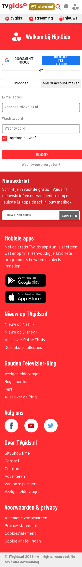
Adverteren (15, 476)
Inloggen (21, 83)
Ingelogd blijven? (22, 138)
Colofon (12, 469)
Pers (9, 389)
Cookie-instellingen (23, 541)
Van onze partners (21, 484)
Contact (12, 461)
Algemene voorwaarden (26, 518)
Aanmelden (69, 216)
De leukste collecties (23, 348)
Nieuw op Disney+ (21, 332)
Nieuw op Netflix (20, 324)
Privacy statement (21, 526)
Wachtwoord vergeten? (41, 165)
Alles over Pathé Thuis (25, 340)
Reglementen (17, 382)
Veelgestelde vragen (23, 374)
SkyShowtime (17, 453)
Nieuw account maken (61, 83)
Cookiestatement (20, 533)
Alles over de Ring (21, 397)
